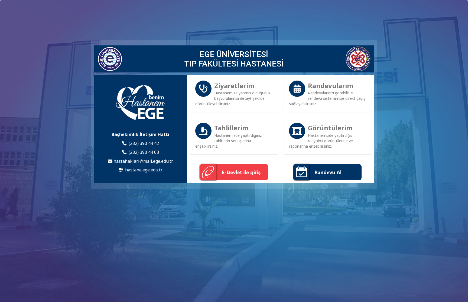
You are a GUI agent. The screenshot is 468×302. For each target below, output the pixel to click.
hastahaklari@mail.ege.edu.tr (143, 161)
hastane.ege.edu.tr (143, 170)
